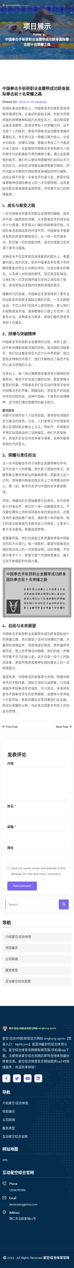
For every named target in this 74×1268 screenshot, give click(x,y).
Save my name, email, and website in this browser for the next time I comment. (38, 871)
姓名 (11, 806)
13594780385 (17, 1190)
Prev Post (11, 727)
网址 (10, 848)
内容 (10, 763)
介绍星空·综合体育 (18, 937)
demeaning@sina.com (23, 1204)
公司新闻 (11, 959)
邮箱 (11, 827)
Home (37, 34)
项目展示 (11, 948)
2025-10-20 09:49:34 (32, 102)
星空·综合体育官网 (56, 1258)
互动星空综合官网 (18, 981)
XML (5, 1160)
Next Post (62, 727)
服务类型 (11, 970)
